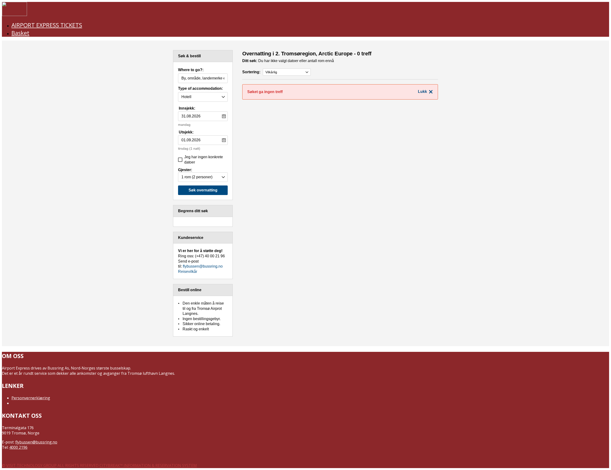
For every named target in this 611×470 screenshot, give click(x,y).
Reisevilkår (187, 271)
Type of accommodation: (200, 88)
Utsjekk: (186, 132)
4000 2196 (18, 447)
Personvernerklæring (30, 398)
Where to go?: (191, 70)
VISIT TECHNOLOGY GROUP (31, 465)
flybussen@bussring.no (203, 266)
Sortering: (251, 72)
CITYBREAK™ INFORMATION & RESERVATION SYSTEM (148, 465)
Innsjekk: (187, 108)
